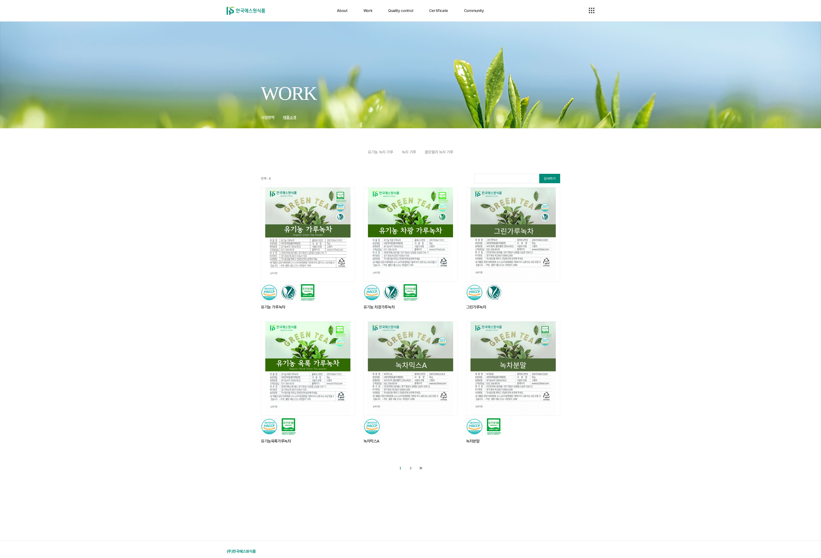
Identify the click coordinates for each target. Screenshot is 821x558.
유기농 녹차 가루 (380, 152)
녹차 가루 (409, 152)
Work (367, 10)
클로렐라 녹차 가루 (439, 152)
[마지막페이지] (421, 468)
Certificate (438, 10)
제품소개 (289, 117)
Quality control (400, 10)
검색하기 (550, 179)
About (342, 10)
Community (474, 10)
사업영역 (267, 117)
